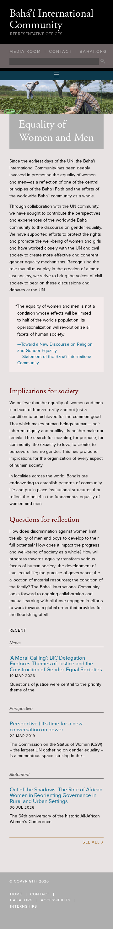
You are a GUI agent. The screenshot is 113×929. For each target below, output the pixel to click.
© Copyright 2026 (29, 881)
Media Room (25, 51)
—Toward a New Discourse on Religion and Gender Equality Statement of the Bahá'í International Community (55, 354)
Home (16, 894)
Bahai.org (93, 51)
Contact (60, 51)
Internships (23, 906)
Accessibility (56, 900)
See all (93, 842)
